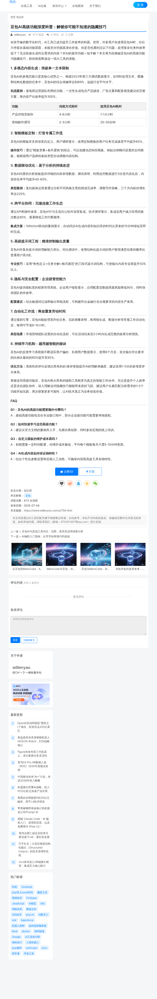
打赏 (91, 471)
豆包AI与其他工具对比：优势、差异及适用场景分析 (52, 531)
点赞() (68, 471)
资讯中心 (58, 6)
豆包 (27, 495)
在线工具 (26, 6)
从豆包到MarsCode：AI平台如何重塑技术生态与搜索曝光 (27, 568)
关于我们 (95, 6)
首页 (13, 17)
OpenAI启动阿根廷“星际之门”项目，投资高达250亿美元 (33, 726)
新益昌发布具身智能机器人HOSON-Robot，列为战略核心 (34, 741)
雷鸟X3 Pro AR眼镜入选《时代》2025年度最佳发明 (33, 766)
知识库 (20, 17)
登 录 (140, 5)
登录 (15, 640)
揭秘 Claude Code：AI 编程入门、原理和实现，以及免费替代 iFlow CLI (34, 822)
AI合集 (42, 6)
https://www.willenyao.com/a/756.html (48, 510)
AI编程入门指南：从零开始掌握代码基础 (46, 536)
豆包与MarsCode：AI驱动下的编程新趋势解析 (95, 568)
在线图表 (78, 6)
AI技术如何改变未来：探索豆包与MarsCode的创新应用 (130, 568)
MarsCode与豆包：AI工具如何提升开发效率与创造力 (61, 568)
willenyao (19, 34)
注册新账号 (29, 640)
